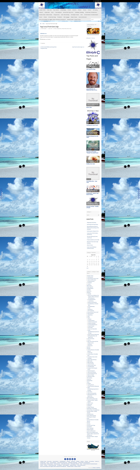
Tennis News (90, 327)
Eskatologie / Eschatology (92, 408)
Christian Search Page (91, 425)
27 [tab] (95, 34)
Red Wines (90, 344)
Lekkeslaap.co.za (43, 33)
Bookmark (43, 43)
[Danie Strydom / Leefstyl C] (100, 1)
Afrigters (89, 319)
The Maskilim (89, 426)
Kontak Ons (89, 291)
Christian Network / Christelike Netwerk (90, 463)
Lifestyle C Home (90, 275)
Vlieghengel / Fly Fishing (91, 222)
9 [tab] (97, 33)
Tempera (94, 467)
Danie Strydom (43, 28)
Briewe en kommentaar (92, 302)
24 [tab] (91, 34)
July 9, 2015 (50, 28)
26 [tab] (94, 34)
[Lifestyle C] (95, 1)
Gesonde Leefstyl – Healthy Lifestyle (46, 463)
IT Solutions (90, 282)
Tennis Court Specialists (92, 328)
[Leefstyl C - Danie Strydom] (97, 1)
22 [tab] (89, 34)
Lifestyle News (64, 28)
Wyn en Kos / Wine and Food (93, 341)
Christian (88, 348)
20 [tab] (98, 449)
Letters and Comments (92, 372)
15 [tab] (92, 449)
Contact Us (89, 379)
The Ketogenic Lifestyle (91, 417)
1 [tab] (87, 33)
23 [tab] (90, 34)
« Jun (87, 268)
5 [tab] (92, 33)
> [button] (98, 30)
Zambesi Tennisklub (91, 323)
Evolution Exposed (91, 370)
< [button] (88, 30)
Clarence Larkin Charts (92, 365)
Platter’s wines (91, 342)
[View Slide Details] (93, 31)
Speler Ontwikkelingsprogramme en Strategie (93, 332)
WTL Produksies (91, 310)
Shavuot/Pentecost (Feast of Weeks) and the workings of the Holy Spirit (93, 228)
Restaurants (90, 345)
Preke (89, 307)
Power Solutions (90, 287)
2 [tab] (88, 33)
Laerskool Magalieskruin (92, 324)
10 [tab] (98, 33)
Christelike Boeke (91, 306)
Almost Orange (90, 245)
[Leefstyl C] (94, 1)
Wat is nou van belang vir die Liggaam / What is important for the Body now (93, 297)
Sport (89, 316)
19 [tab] (97, 449)
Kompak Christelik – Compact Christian (74, 466)
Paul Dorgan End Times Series (92, 224)
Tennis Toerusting (91, 338)
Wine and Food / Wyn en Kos (92, 398)
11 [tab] (87, 449)
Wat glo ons (90, 309)
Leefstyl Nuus (59, 28)
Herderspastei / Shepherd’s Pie (92, 231)
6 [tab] (93, 33)
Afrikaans (89, 292)
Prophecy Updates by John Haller (93, 239)
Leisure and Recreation (92, 280)
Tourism (89, 284)
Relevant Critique (91, 375)
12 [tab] (88, 449)
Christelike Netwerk (91, 299)
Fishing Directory (91, 281)
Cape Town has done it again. (77, 47)
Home (43, 23)
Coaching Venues (91, 320)
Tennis (89, 317)
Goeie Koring (91, 301)
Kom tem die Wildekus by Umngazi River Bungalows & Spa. (49, 47)
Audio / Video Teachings (92, 359)
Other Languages (90, 428)
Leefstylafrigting (90, 288)
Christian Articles (91, 363)
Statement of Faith (91, 376)
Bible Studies (90, 361)
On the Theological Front (92, 373)
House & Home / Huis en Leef (93, 278)
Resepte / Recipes (91, 407)
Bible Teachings (90, 362)
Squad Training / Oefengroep (93, 334)
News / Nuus (69, 28)
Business (88, 347)
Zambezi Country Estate (92, 321)
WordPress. (98, 467)
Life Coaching (89, 377)
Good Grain (90, 352)
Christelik (89, 289)
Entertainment (90, 277)
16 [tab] (93, 449)
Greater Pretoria (91, 326)
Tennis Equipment (90, 397)
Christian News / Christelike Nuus (93, 410)
